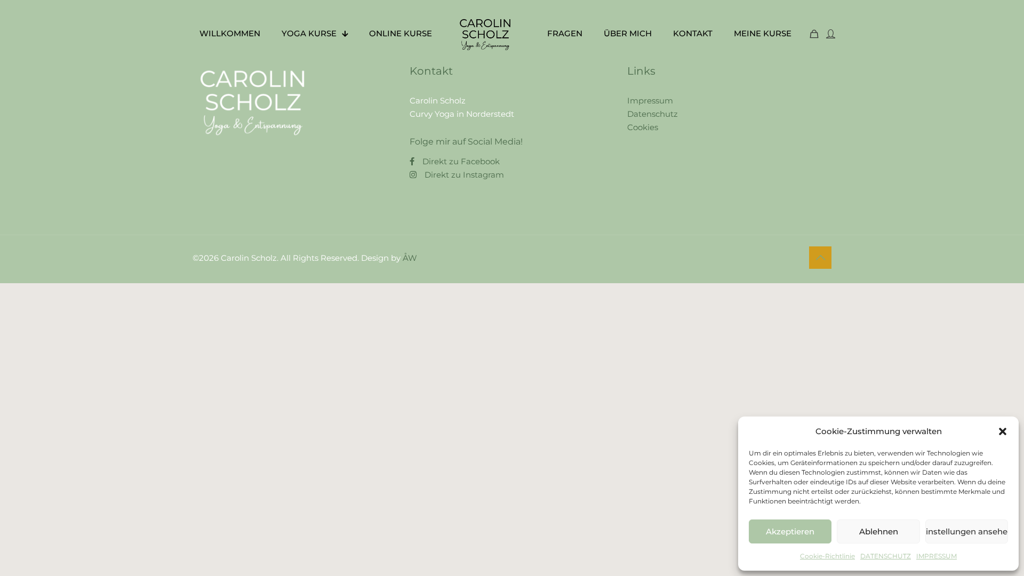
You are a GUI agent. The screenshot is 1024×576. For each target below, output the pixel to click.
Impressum (650, 100)
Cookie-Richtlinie (827, 556)
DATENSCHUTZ (885, 556)
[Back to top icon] (820, 257)
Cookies (642, 127)
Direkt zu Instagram (464, 175)
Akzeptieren (790, 531)
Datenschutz (652, 114)
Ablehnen (878, 531)
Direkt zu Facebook (461, 161)
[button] (1002, 431)
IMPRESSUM (936, 556)
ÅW (410, 258)
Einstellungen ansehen (966, 531)
